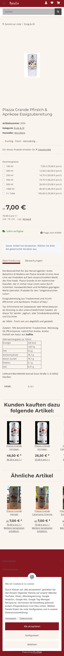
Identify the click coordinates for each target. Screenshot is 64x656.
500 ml (34, 184)
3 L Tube (34, 193)
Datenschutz (26, 618)
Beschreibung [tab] (11, 260)
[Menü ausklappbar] (4, 2)
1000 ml (34, 188)
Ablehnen (32, 644)
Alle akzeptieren (32, 626)
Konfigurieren (32, 635)
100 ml (34, 166)
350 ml (34, 179)
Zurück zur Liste (13, 24)
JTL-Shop (37, 651)
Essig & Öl (19, 128)
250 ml (34, 175)
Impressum (10, 618)
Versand (27, 219)
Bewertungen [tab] (34, 260)
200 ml (34, 170)
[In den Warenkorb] (4, 34)
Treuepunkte (44, 149)
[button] (46, 3)
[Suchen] (58, 11)
